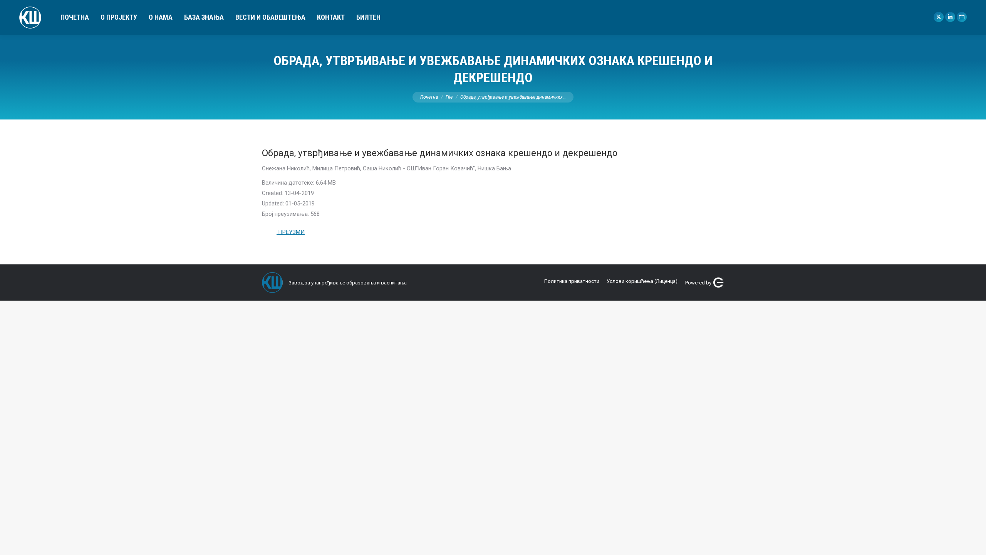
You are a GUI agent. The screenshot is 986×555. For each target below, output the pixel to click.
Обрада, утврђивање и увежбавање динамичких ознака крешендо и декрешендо (439, 153)
